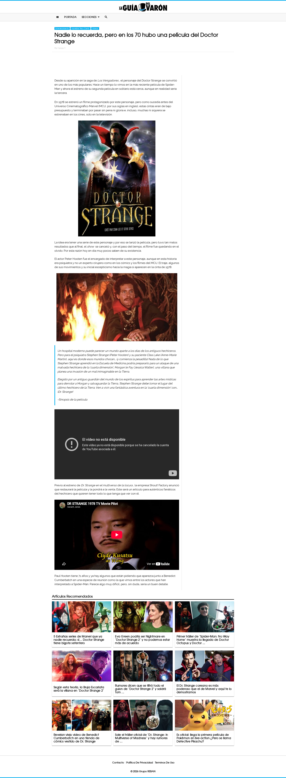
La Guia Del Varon (143, 6)
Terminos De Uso (164, 762)
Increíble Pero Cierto (80, 28)
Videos (95, 28)
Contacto (118, 762)
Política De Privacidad (139, 762)
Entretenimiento (62, 28)
